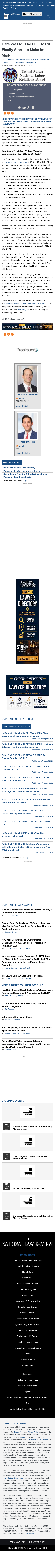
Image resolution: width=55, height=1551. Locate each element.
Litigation (28, 1391)
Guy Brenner (9, 1009)
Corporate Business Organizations (21, 97)
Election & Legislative (27, 1330)
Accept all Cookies (12, 14)
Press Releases (28, 1278)
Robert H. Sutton (24, 1033)
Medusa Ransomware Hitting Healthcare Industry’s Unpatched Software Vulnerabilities (27, 911)
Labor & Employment (27, 1386)
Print (20, 107)
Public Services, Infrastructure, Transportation (27, 1397)
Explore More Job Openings (13, 481)
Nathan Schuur (10, 1033)
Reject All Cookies (32, 14)
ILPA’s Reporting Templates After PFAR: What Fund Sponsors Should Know (27, 1029)
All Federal (12, 101)
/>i (33, 107)
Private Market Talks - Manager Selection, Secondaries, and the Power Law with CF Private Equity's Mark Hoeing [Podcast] (26, 1044)
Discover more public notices (14, 858)
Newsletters (27, 1272)
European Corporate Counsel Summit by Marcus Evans (33, 1217)
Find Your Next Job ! (12, 462)
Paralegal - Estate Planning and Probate (22, 471)
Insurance (27, 1374)
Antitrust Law (27, 1295)
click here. (30, 1534)
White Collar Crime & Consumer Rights (27, 1409)
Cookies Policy (9, 8)
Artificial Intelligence (27, 1289)
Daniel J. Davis (10, 979)
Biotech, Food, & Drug (27, 1307)
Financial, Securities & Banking (27, 1348)
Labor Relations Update (25, 62)
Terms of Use (19, 1432)
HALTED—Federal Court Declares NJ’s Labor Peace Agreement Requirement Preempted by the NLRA (27, 991)
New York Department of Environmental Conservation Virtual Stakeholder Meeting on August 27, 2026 (24, 943)
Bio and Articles (23, 406)
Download (29, 107)
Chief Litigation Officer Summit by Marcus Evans (30, 1157)
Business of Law (27, 1313)
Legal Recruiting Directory (27, 1266)
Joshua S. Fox (32, 59)
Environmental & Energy (27, 1336)
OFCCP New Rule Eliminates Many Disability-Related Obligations (24, 1005)
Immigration (27, 1365)
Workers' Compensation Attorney (19, 468)
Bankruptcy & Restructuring (27, 1301)
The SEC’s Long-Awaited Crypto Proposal (22, 976)
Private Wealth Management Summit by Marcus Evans (32, 1128)
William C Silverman (12, 1020)
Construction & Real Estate (27, 1318)
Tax (27, 1403)
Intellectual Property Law (27, 1380)
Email (21, 399)
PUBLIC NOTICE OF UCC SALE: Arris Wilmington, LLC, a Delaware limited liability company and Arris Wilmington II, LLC (26, 847)
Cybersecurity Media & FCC (27, 1324)
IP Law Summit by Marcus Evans (29, 1188)
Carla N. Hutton (26, 968)
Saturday (22, 309)
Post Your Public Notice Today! (16, 727)
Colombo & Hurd (11, 932)
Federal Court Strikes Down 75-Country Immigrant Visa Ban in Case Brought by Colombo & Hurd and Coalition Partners (26, 926)
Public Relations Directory (27, 1283)
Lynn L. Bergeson (11, 968)
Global (27, 1353)
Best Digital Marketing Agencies (28, 1260)
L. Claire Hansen (24, 949)
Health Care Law (27, 1359)
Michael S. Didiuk (24, 979)
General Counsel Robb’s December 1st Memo (25, 303)
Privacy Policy (33, 1432)
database (23, 1437)
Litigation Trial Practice (16, 93)
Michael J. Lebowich (16, 59)
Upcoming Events (13, 1101)
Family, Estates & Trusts (27, 1342)
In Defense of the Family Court (17, 1017)
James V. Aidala (11, 949)
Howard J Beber (11, 1050)
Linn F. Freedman (11, 915)
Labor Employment (15, 90)
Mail (24, 107)
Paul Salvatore (10, 996)
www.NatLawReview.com (38, 1440)
